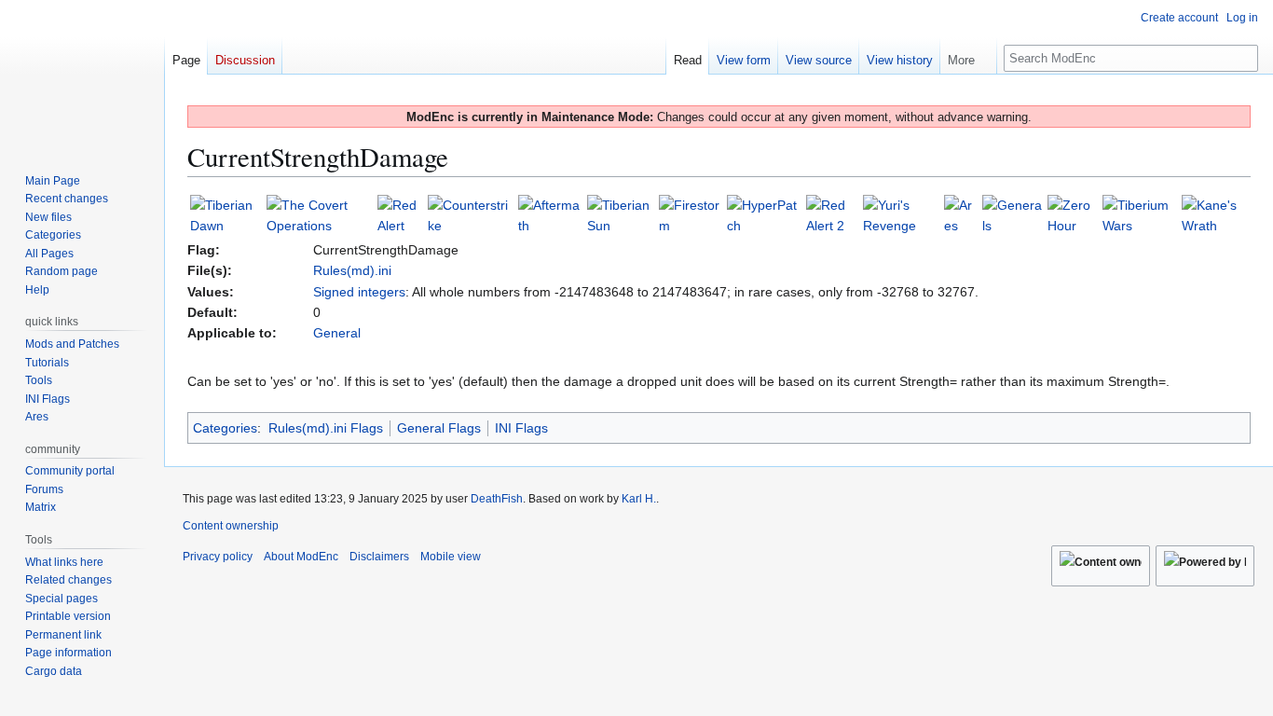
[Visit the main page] (82, 74)
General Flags (439, 427)
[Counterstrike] (471, 214)
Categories (225, 427)
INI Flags (521, 427)
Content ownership (231, 525)
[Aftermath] (550, 214)
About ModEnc (301, 556)
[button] (968, 56)
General (337, 332)
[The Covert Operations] (320, 214)
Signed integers (359, 291)
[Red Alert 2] (832, 214)
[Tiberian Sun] (621, 214)
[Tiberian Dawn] (226, 214)
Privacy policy (218, 556)
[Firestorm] (691, 214)
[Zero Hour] (1073, 214)
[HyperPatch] (765, 214)
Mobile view (450, 556)
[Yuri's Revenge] (901, 214)
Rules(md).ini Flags (325, 427)
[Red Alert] (401, 214)
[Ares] (961, 214)
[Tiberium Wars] (1139, 214)
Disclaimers (379, 556)
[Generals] (1013, 214)
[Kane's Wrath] (1215, 214)
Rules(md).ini (352, 270)
